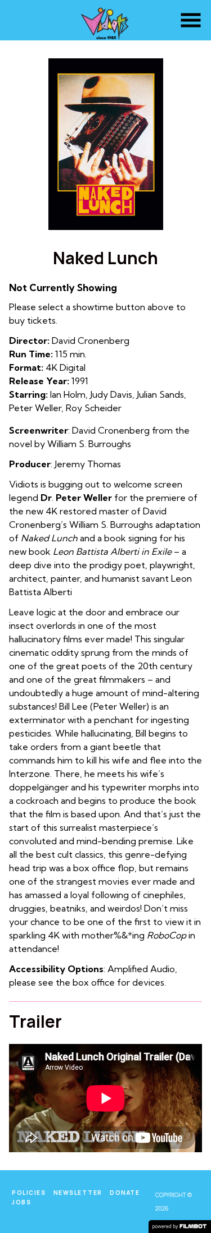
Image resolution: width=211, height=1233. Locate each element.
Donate (125, 1193)
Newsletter (77, 1193)
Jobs (21, 1202)
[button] (190, 20)
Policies (29, 1193)
